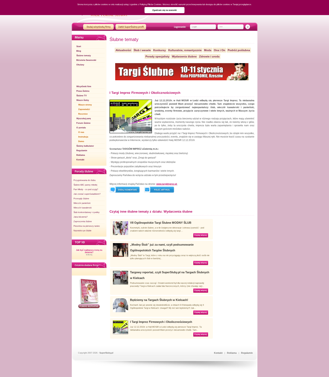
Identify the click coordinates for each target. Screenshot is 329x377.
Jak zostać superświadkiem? (87, 194)
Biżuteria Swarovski (86, 60)
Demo (81, 141)
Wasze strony (85, 105)
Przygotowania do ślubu (84, 180)
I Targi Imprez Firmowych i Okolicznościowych (161, 321)
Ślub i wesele (142, 50)
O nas (81, 132)
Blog (78, 51)
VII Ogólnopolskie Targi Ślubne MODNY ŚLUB (160, 222)
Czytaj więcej (200, 235)
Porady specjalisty (157, 56)
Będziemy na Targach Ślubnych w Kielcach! (159, 299)
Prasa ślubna (82, 91)
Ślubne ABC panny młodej (85, 185)
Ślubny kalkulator (85, 146)
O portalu (81, 127)
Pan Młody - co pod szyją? (85, 189)
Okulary (80, 65)
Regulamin (81, 150)
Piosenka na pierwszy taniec (86, 226)
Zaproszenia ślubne (82, 221)
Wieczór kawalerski (82, 208)
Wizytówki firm (83, 86)
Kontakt (80, 159)
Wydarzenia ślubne (184, 56)
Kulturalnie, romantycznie (185, 50)
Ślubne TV (81, 95)
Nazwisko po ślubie (82, 230)
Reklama (80, 155)
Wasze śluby (82, 100)
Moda (207, 50)
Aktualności (123, 50)
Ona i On (219, 50)
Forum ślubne (83, 123)
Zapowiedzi (84, 109)
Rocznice (83, 114)
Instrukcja (83, 137)
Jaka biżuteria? (80, 217)
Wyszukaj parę (83, 118)
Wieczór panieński (81, 203)
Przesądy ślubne (81, 198)
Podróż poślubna (239, 50)
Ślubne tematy (83, 55)
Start (78, 46)
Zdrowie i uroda (209, 56)
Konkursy (159, 50)
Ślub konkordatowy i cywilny (86, 212)
